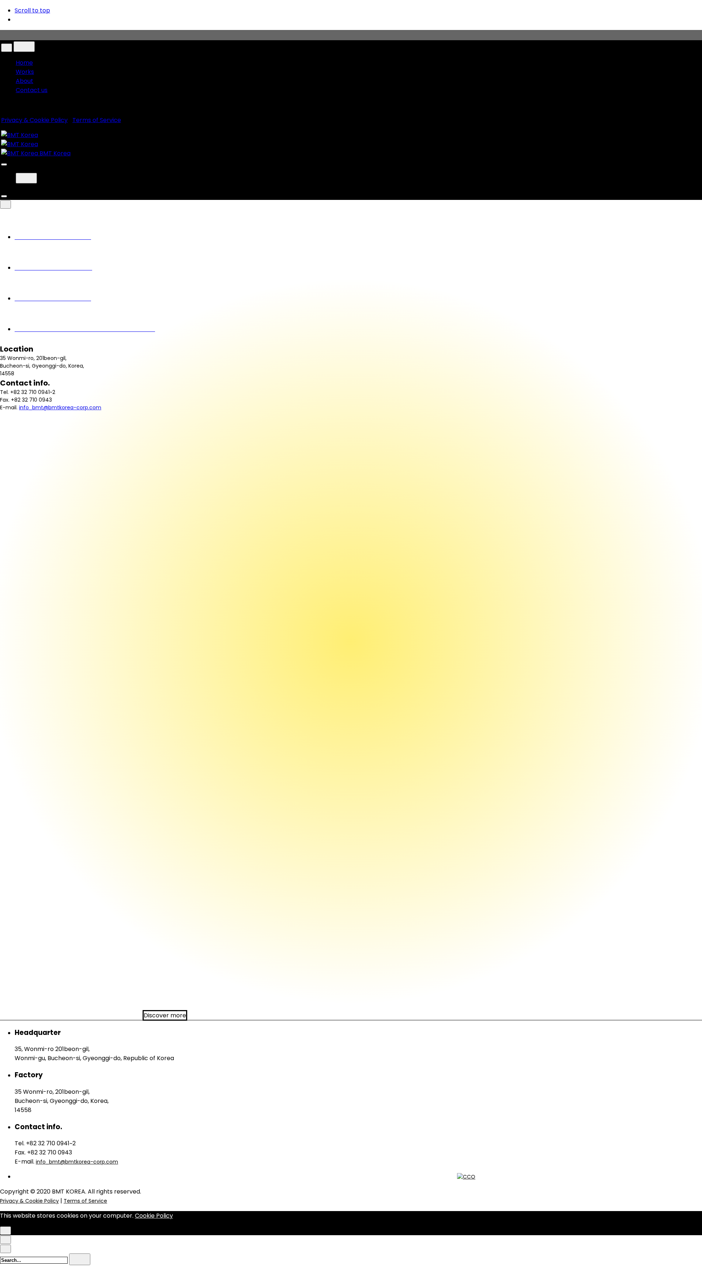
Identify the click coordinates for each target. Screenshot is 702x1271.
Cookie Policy (154, 1215)
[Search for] (34, 1260)
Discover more (165, 1015)
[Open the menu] (4, 164)
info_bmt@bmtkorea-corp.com (60, 407)
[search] (79, 1259)
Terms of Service (96, 120)
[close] (6, 47)
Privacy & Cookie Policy (34, 120)
